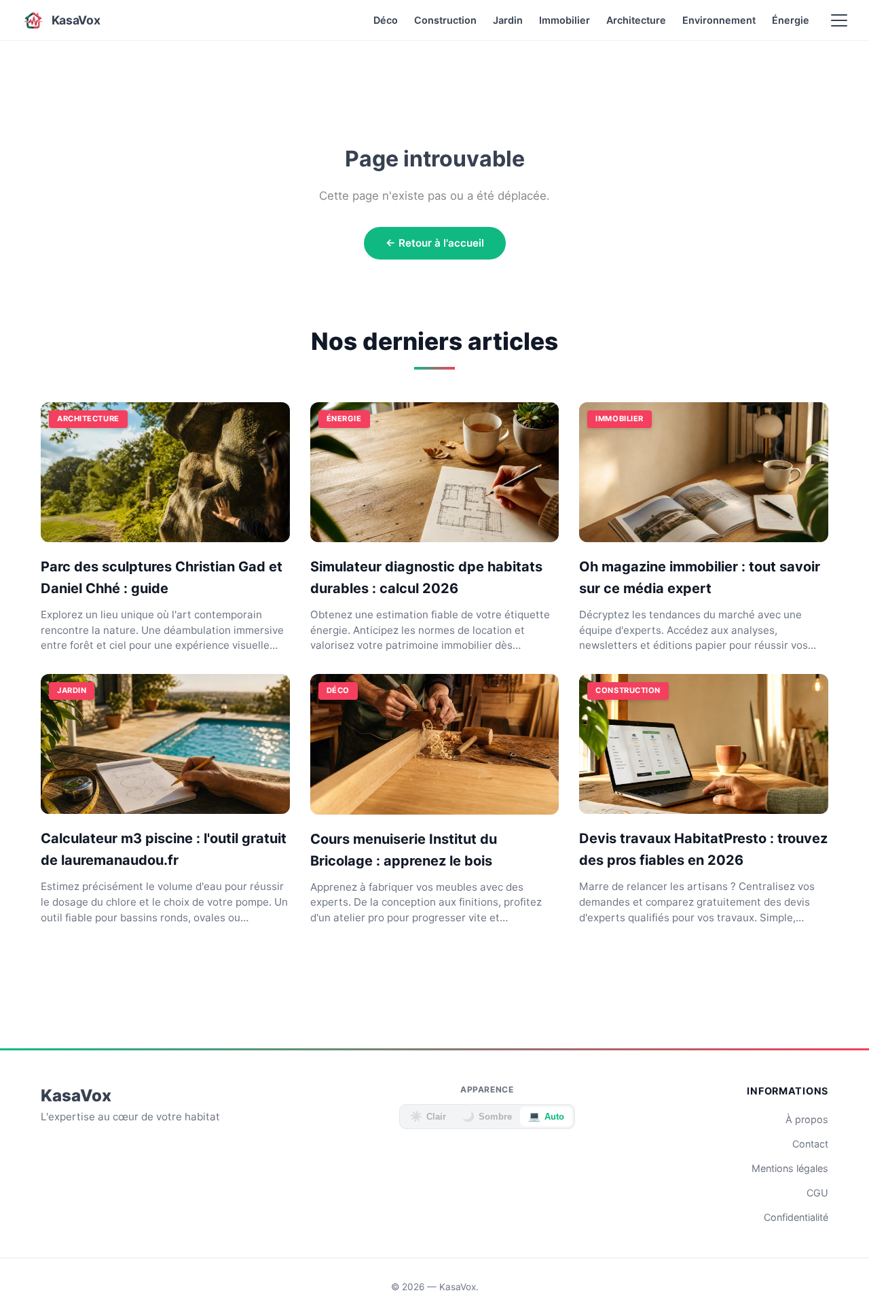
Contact (810, 1144)
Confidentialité (796, 1217)
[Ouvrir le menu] (839, 20)
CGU (817, 1192)
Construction (445, 20)
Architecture (636, 20)
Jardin (508, 20)
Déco (385, 20)
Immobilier (564, 20)
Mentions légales (790, 1168)
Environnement (719, 20)
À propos (806, 1119)
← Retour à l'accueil (435, 242)
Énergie (790, 20)
